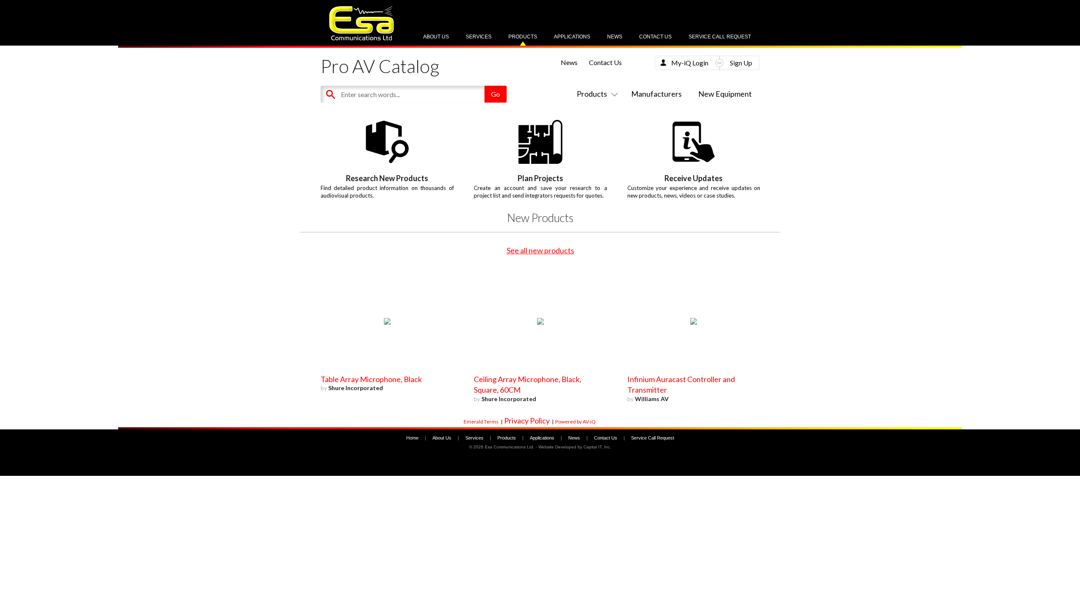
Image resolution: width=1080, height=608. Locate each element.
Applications (572, 37)
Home (412, 437)
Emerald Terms (481, 421)
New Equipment (725, 93)
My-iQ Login (689, 63)
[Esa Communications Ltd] (361, 38)
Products (522, 37)
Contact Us (655, 37)
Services (478, 37)
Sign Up (741, 63)
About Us (436, 37)
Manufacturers (656, 93)
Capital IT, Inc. (597, 447)
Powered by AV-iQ (575, 421)
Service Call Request (719, 37)
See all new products (540, 250)
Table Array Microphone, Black (371, 379)
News (614, 37)
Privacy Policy (527, 420)
